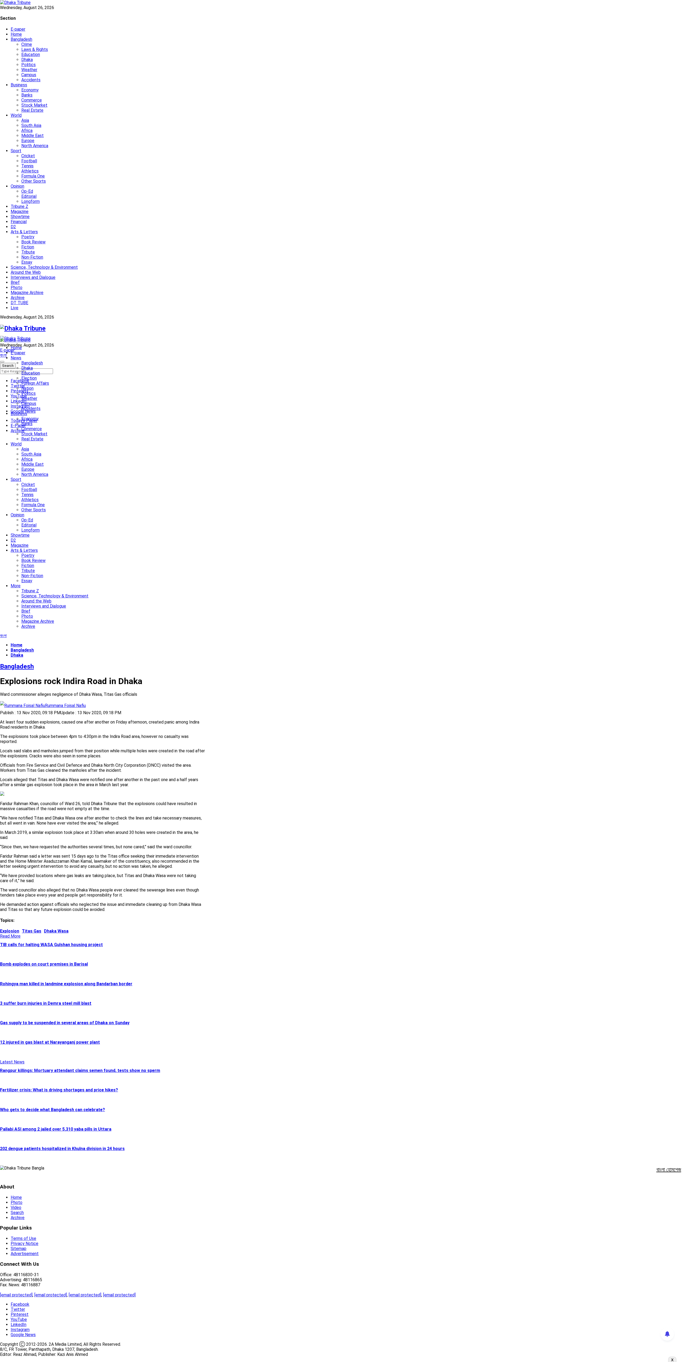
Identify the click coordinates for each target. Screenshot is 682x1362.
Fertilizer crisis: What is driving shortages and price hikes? (59, 1089)
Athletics (30, 171)
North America (34, 145)
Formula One (33, 176)
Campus (28, 74)
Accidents (30, 79)
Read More (10, 936)
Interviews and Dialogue (33, 277)
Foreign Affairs (35, 383)
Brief (15, 282)
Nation (27, 388)
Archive (18, 297)
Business (19, 84)
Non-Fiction (32, 257)
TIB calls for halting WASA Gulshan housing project (51, 944)
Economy (30, 90)
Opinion (17, 186)
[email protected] (16, 1294)
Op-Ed (27, 191)
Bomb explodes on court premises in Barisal (44, 964)
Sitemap (18, 1248)
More (16, 585)
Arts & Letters (24, 231)
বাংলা (3, 355)
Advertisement (25, 1253)
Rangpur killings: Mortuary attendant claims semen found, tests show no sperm (80, 1070)
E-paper (18, 29)
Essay (26, 262)
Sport (16, 150)
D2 (13, 226)
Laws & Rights (34, 49)
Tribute (28, 252)
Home (16, 34)
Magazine (20, 211)
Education (30, 54)
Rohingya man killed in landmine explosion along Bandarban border (66, 983)
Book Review (33, 241)
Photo (16, 287)
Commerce (31, 100)
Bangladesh (21, 39)
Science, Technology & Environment (44, 267)
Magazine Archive (27, 292)
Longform (30, 201)
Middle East (32, 135)
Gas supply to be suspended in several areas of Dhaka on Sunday (64, 1022)
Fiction (27, 247)
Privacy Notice (24, 1243)
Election (29, 378)
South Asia (31, 125)
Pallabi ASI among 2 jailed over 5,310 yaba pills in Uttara (55, 1129)
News (16, 357)
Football (29, 160)
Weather (29, 69)
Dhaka (27, 59)
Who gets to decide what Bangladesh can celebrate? (52, 1109)
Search (17, 1212)
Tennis (27, 165)
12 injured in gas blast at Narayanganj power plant (50, 1042)
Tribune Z (19, 206)
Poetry (27, 236)
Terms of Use (23, 1238)
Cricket (28, 155)
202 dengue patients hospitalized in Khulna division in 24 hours (62, 1148)
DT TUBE (19, 302)
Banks (27, 95)
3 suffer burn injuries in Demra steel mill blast (45, 1003)
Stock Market (34, 105)
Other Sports (33, 181)
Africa (27, 130)
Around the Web (26, 272)
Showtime (20, 216)
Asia (25, 120)
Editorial (28, 196)
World (16, 115)
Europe (27, 140)
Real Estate (32, 110)
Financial (19, 221)
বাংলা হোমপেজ (668, 1169)
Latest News (12, 1061)
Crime (26, 44)
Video (16, 1207)
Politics (28, 64)
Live (14, 307)
